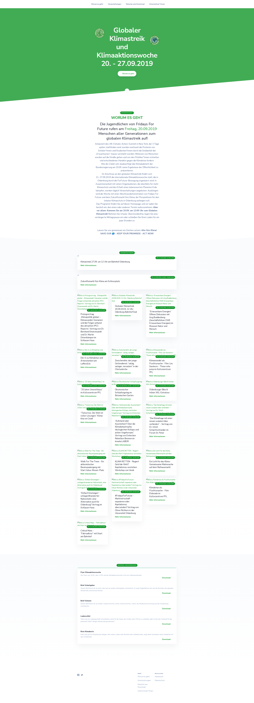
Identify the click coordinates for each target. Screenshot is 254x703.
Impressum (159, 676)
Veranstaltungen (114, 4)
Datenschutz (160, 680)
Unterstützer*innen (157, 4)
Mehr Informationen (89, 265)
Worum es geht (97, 4)
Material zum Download (135, 4)
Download (166, 578)
